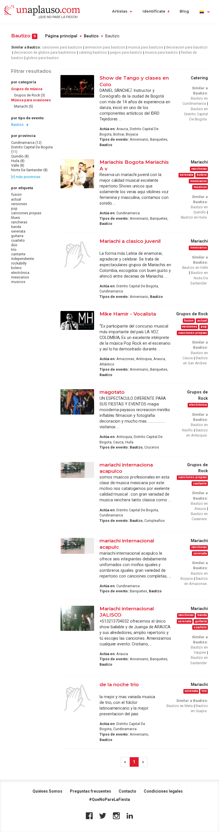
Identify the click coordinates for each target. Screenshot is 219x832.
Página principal (61, 36)
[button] (204, 11)
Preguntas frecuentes (90, 791)
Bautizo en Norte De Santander (199, 277)
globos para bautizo (42, 58)
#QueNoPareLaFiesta (109, 799)
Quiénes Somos (47, 791)
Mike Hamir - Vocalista (128, 314)
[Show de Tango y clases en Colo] (77, 86)
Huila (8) (18, 161)
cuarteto (18, 241)
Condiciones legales (163, 791)
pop (14, 209)
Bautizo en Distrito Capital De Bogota (196, 114)
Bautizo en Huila (194, 217)
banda (16, 227)
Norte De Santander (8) (29, 170)
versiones (19, 204)
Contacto (127, 791)
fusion (16, 195)
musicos (18, 282)
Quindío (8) (20, 156)
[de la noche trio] (77, 698)
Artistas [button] (119, 11)
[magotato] (77, 401)
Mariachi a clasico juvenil (130, 241)
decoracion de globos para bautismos (45, 52)
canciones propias (26, 213)
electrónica (20, 273)
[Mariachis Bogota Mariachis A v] (77, 173)
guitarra (17, 236)
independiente (22, 259)
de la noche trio (119, 684)
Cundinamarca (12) (26, 143)
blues (15, 218)
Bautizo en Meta (180, 706)
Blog (184, 11)
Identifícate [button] (154, 11)
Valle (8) (17, 165)
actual (16, 199)
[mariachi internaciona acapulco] (77, 470)
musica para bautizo (161, 52)
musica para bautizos (145, 47)
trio (14, 250)
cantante (18, 254)
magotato (112, 392)
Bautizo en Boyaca (194, 576)
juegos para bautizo (126, 52)
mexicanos (20, 277)
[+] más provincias (25, 177)
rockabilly (19, 263)
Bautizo (91, 36)
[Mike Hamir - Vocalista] (77, 320)
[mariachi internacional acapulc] (77, 546)
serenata (18, 231)
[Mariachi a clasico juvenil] (77, 255)
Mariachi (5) (23, 106)
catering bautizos (93, 52)
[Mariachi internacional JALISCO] (77, 618)
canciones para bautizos (62, 47)
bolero (16, 268)
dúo (14, 245)
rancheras (19, 222)
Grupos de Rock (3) (29, 95)
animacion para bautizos (105, 47)
